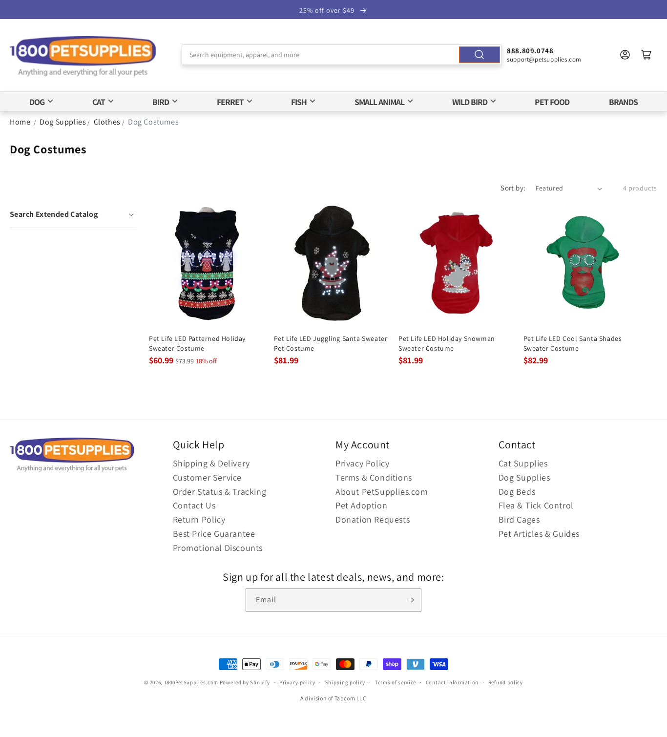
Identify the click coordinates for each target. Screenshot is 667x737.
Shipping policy (345, 682)
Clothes (107, 122)
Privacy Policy (362, 463)
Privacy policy (297, 682)
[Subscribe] (410, 600)
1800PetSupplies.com (191, 682)
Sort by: (512, 187)
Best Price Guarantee (214, 533)
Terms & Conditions (373, 477)
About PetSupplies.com (381, 491)
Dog (36, 101)
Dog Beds (517, 491)
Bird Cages (519, 519)
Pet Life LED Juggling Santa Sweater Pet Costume (331, 343)
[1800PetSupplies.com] (83, 57)
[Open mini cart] (646, 54)
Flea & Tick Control (536, 505)
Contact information (452, 682)
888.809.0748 (530, 50)
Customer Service (207, 477)
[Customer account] (625, 54)
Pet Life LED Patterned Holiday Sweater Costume (197, 343)
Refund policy (505, 682)
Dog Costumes (153, 122)
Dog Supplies (63, 122)
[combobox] (342, 54)
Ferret (230, 101)
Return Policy (199, 519)
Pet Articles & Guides (539, 533)
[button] (73, 214)
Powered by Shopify (245, 682)
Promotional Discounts (218, 547)
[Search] (479, 54)
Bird (160, 101)
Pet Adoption (361, 505)
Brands (623, 101)
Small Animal (379, 101)
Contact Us (194, 505)
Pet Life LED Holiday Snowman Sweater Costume (446, 343)
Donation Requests (372, 519)
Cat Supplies (523, 463)
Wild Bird (469, 101)
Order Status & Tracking (220, 491)
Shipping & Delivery (211, 463)
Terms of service (395, 682)
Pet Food (552, 101)
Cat (98, 101)
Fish (299, 101)
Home (20, 122)
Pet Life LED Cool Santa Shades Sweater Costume (572, 343)
